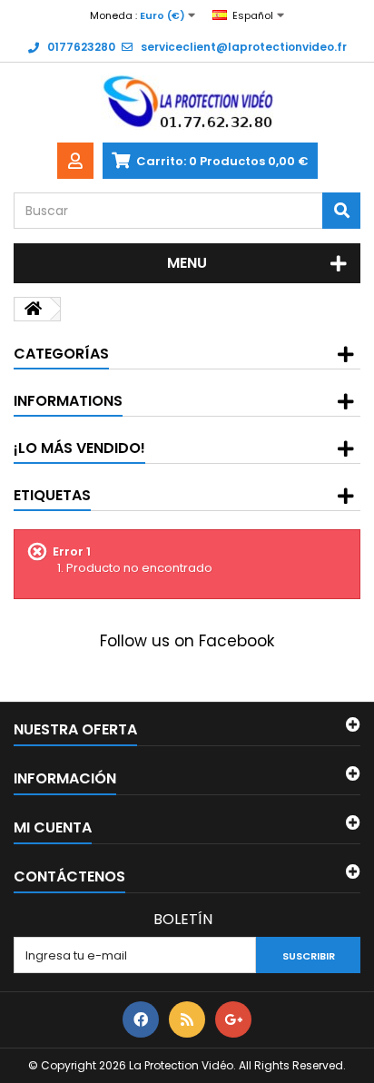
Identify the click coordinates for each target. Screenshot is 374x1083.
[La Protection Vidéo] (187, 102)
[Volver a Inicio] (32, 309)
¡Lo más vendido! (79, 448)
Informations (68, 400)
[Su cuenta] (75, 161)
